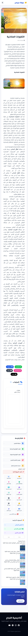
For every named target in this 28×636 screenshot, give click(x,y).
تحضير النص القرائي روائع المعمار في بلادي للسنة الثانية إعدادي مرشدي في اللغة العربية (14, 561)
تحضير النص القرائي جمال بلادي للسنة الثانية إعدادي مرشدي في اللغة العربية (15, 552)
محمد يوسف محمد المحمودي (13, 359)
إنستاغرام (17, 370)
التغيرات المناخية (20, 44)
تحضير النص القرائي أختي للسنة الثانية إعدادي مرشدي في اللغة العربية (14, 569)
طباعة (13, 374)
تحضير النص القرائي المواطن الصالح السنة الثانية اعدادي (14, 544)
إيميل (8, 370)
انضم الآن (20, 601)
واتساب (17, 367)
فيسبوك (9, 367)
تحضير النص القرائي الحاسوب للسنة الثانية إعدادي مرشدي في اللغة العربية (15, 578)
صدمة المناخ (12, 100)
